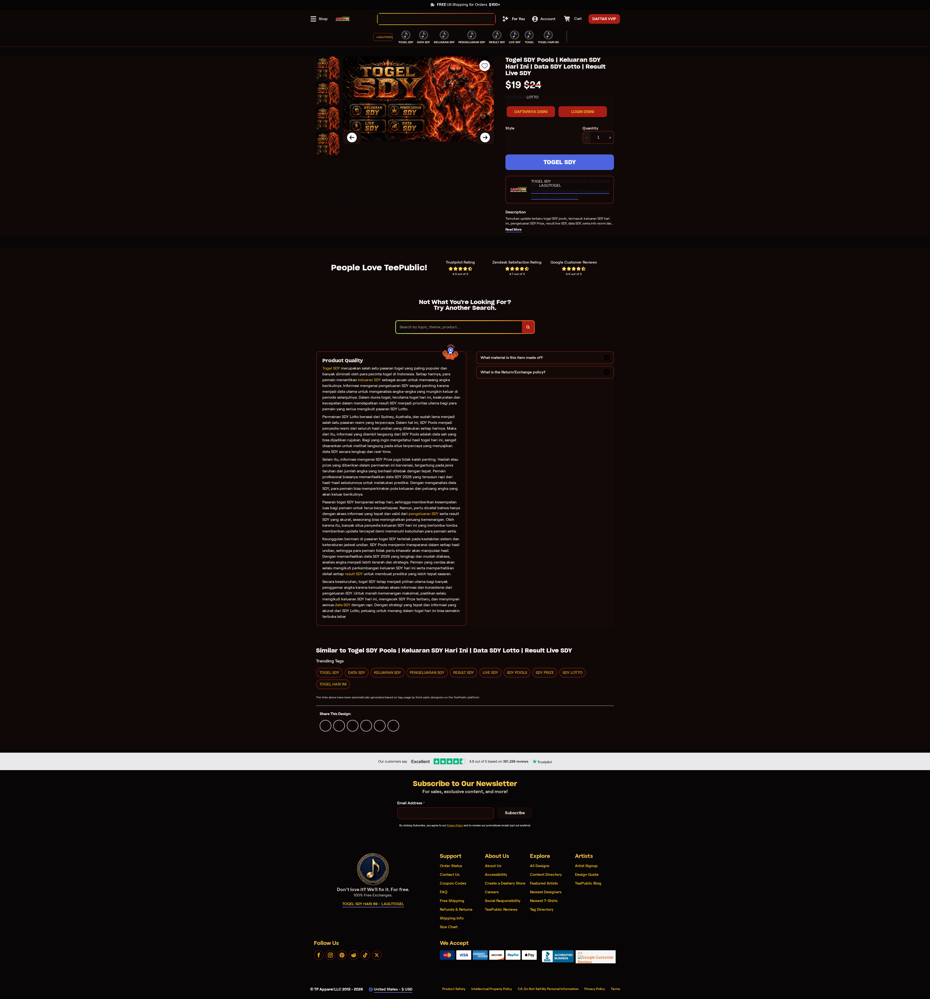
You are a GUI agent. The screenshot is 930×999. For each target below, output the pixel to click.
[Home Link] (342, 19)
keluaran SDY (369, 380)
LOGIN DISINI (582, 112)
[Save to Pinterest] (366, 725)
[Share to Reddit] (380, 725)
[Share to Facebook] (339, 725)
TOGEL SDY (559, 162)
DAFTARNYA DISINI (531, 112)
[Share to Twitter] (325, 725)
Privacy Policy (455, 825)
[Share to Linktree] (352, 725)
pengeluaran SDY (424, 514)
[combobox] (431, 19)
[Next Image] (485, 137)
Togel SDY (331, 368)
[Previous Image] (352, 137)
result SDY (354, 574)
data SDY (342, 605)
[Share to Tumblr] (393, 725)
